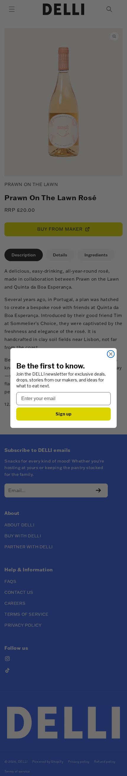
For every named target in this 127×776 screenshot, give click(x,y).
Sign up (63, 413)
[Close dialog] (110, 354)
